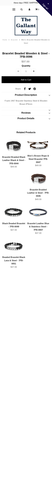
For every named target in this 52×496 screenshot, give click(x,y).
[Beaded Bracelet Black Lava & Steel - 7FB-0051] (13, 246)
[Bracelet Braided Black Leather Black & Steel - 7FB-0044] (13, 145)
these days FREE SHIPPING (26, 3)
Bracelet (14, 40)
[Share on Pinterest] (34, 88)
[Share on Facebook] (25, 88)
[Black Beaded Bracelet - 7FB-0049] (13, 212)
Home (4, 40)
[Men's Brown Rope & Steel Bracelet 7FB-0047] (38, 145)
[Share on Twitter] (29, 88)
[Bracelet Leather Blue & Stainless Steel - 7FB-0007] (38, 212)
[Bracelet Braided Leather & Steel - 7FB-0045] (38, 178)
